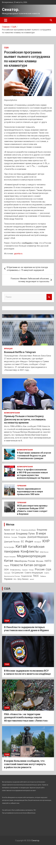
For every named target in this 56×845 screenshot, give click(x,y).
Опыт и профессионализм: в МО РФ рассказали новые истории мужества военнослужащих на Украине (33, 473)
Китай (21, 546)
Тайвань (43, 576)
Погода (31, 570)
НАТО (47, 560)
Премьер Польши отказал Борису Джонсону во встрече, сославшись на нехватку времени (25, 419)
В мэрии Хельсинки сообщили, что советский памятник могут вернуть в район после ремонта (25, 764)
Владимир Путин (25, 533)
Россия (39, 569)
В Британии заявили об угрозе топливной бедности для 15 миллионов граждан (34, 455)
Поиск (49, 297)
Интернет (37, 542)
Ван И (18, 530)
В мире (41, 533)
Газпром (14, 537)
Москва (39, 561)
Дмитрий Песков (12, 542)
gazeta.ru (18, 253)
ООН (6, 569)
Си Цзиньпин (17, 573)
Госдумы (22, 537)
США (6, 48)
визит (32, 579)
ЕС (22, 541)
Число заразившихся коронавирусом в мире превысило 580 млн (30, 491)
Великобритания (12, 413)
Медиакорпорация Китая (25, 558)
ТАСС (36, 576)
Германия (21, 486)
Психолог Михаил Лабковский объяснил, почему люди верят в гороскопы (30, 280)
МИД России (44, 552)
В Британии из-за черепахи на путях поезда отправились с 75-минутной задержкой (27, 268)
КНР (45, 541)
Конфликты (30, 551)
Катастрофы (9, 547)
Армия (7, 530)
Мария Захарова (10, 557)
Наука (6, 566)
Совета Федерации (34, 572)
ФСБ (15, 579)
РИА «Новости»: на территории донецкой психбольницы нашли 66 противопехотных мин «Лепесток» (26, 717)
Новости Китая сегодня (28, 565)
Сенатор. (10, 9)
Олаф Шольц (15, 570)
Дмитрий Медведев (37, 537)
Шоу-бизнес (23, 579)
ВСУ (13, 530)
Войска (7, 537)
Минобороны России (24, 561)
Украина (8, 579)
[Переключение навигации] (5, 20)
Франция (8, 349)
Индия (29, 541)
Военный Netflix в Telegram (20, 352)
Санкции (7, 573)
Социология (26, 576)
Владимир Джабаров (28, 530)
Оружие (25, 570)
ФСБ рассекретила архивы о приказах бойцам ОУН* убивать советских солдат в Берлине (32, 509)
